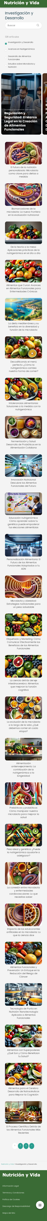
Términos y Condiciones (13, 1192)
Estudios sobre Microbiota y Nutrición (21, 65)
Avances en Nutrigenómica (21, 49)
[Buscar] (36, 24)
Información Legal (11, 1186)
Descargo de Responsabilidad (16, 1206)
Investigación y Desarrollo (20, 42)
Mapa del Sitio (9, 1213)
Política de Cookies (11, 1199)
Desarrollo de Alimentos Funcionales (19, 58)
